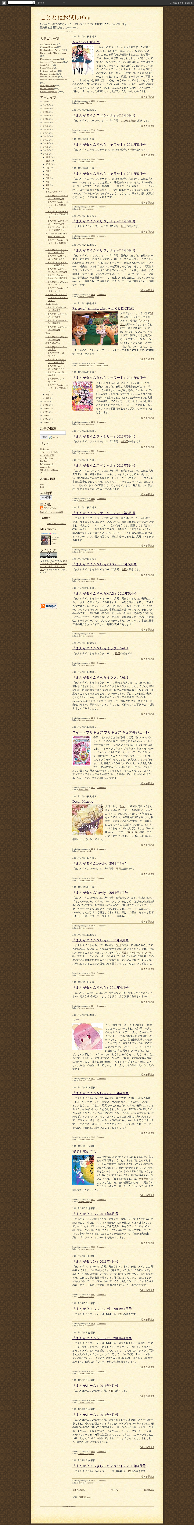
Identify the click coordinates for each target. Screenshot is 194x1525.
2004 (45, 422)
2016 (45, 136)
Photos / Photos (102, 365)
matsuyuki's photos (55, 541)
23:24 (93, 451)
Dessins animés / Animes (50, 50)
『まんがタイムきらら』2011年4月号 (100, 940)
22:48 (93, 130)
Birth (122, 806)
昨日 (130, 149)
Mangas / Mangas (85, 103)
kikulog (43, 461)
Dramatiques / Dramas (49, 59)
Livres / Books (46, 68)
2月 (48, 394)
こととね (44, 473)
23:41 (93, 550)
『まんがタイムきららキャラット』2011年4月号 (109, 1466)
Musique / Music (85, 851)
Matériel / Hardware (85, 365)
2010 (45, 401)
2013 (45, 147)
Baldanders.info (47, 464)
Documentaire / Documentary (53, 53)
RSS (42, 487)
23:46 (93, 159)
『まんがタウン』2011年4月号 (95, 1261)
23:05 (93, 499)
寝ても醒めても (84, 1152)
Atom (42, 484)
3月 (48, 188)
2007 (45, 412)
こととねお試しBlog (65, 17)
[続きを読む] (147, 96)
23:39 (93, 1247)
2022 (45, 115)
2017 (45, 133)
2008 (45, 408)
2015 (45, 140)
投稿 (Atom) (85, 1497)
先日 (118, 945)
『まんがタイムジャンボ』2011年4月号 (102, 1309)
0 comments (101, 101)
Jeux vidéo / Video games (51, 62)
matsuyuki (50, 508)
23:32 (93, 1079)
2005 (45, 419)
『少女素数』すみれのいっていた (132, 952)
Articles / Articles (47, 44)
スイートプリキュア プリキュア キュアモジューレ (110, 732)
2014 (45, 143)
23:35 (93, 101)
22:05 (93, 422)
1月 (48, 398)
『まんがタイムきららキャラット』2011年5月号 (109, 144)
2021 (45, 119)
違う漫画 (143, 1178)
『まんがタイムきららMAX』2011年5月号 (104, 564)
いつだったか (128, 120)
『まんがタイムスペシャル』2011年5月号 (103, 115)
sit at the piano (46, 458)
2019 (45, 126)
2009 (45, 405)
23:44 (93, 634)
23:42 (93, 849)
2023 (45, 112)
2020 (45, 122)
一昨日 (124, 441)
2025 (45, 105)
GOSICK (132, 832)
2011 (45, 154)
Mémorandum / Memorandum (53, 80)
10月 (48, 164)
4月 (48, 185)
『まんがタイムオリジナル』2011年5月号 (103, 221)
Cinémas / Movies (48, 47)
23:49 (93, 1324)
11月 (48, 161)
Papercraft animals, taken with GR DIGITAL (103, 308)
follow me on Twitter (56, 523)
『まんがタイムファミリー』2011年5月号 (103, 436)
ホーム (114, 1490)
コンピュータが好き (49, 452)
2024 (45, 108)
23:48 (93, 973)
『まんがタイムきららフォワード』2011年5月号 (109, 378)
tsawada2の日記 (47, 455)
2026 (45, 101)
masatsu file (45, 467)
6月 (48, 178)
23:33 (93, 788)
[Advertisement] (52, 588)
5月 (48, 181)
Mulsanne (44, 449)
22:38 (93, 363)
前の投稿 (149, 1490)
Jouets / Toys (83, 790)
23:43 (93, 718)
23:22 (93, 236)
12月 (48, 157)
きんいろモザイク (86, 42)
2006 (45, 415)
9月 (48, 167)
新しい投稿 (78, 1490)
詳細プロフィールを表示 (51, 512)
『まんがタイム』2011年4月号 (95, 1214)
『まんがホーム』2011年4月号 (95, 1386)
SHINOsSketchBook (49, 470)
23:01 (93, 207)
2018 (45, 129)
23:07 (93, 1294)
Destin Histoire (82, 801)
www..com (48, 533)
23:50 (93, 663)
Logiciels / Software (49, 71)
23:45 (93, 878)
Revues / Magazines (86, 132)
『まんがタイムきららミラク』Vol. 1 (100, 648)
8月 (48, 171)
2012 (45, 150)
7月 (48, 174)
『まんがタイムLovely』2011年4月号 (100, 863)
